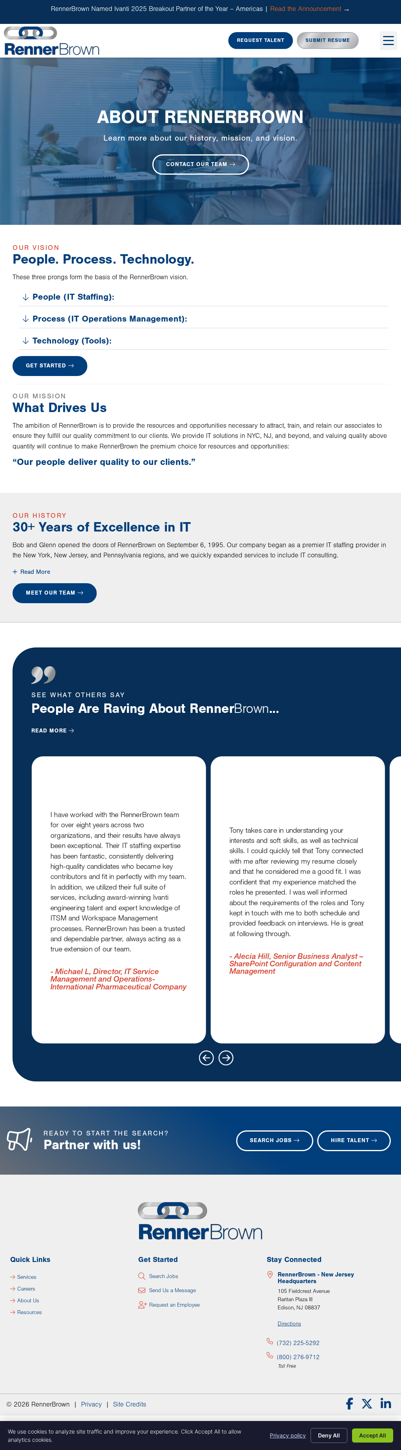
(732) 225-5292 (298, 1343)
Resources (29, 1312)
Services (26, 1277)
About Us (28, 1301)
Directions (289, 1324)
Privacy (91, 1404)
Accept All (372, 1435)
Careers (26, 1289)
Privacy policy (288, 1435)
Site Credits (129, 1404)
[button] (388, 40)
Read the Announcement (305, 9)
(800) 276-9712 (298, 1357)
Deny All (329, 1435)
